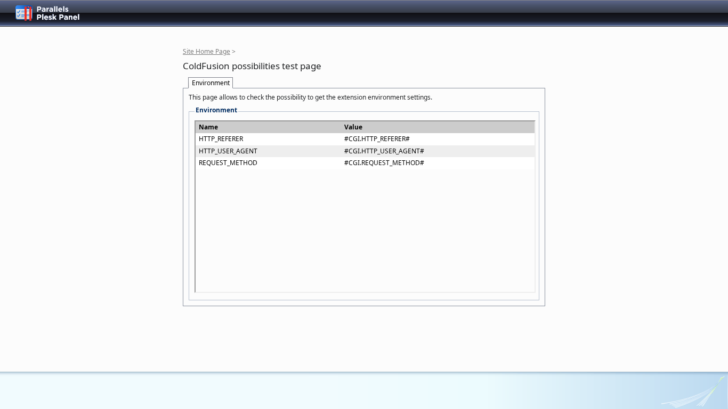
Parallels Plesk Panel (56, 13)
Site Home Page (206, 51)
